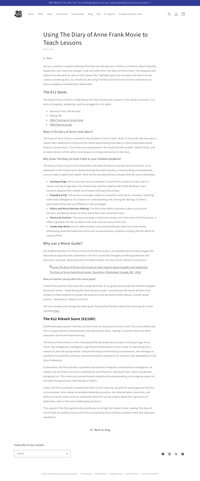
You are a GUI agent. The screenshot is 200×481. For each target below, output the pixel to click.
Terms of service (131, 474)
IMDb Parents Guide (61, 124)
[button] (169, 14)
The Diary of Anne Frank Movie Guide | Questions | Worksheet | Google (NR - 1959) (95, 272)
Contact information (150, 474)
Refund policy (100, 474)
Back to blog (102, 430)
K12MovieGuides (54, 474)
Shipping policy (115, 474)
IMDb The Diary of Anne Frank (66, 120)
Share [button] (49, 58)
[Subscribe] (66, 453)
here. (57, 310)
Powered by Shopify (70, 474)
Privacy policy (86, 474)
